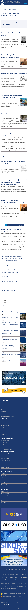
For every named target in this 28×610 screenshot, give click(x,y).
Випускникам (4, 484)
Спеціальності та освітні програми (8, 498)
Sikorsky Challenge (5, 491)
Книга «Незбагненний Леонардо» (9, 262)
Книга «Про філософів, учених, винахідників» (12, 265)
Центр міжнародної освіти (6, 449)
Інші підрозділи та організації (7, 416)
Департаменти (4, 407)
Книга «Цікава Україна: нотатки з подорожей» (12, 256)
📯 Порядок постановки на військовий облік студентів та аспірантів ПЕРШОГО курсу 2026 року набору (11, 354)
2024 (3, 300)
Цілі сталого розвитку (5, 504)
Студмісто (3, 427)
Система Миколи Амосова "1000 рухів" (10, 281)
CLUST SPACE (4, 502)
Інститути (3, 409)
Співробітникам (4, 486)
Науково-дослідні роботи (6, 460)
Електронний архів (5, 462)
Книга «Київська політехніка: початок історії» (12, 258)
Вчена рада (3, 404)
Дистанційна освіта (5, 440)
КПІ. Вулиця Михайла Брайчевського (10, 272)
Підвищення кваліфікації (6, 447)
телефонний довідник (22, 583)
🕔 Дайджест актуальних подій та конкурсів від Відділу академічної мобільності (9, 339)
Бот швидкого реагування (10, 588)
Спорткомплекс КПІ (5, 425)
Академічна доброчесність (6, 495)
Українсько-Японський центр (7, 429)
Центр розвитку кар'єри (6, 432)
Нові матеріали (12, 575)
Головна (2, 8)
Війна (2, 500)
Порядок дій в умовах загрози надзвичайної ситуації (13, 593)
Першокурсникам (4, 480)
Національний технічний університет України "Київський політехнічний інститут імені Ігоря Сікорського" (13, 2)
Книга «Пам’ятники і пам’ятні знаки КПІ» (11, 254)
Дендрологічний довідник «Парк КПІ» (10, 260)
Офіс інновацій (4, 434)
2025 (3, 297)
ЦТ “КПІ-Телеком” (5, 422)
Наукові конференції (5, 458)
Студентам (3, 482)
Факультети (3, 411)
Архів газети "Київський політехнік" (14, 8)
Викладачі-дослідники (5, 493)
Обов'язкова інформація (13, 574)
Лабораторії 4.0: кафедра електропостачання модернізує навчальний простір (8, 347)
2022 (3, 305)
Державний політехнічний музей (8, 420)
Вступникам (3, 475)
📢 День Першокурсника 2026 (8, 360)
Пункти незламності (6, 594)
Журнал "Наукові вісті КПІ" (7, 467)
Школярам (3, 473)
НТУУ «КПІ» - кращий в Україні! (9, 279)
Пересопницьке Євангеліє (7, 284)
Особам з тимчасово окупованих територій (10, 477)
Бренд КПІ (21, 574)
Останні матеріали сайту (10, 312)
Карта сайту (6, 575)
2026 (3, 295)
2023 (3, 302)
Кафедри (2, 413)
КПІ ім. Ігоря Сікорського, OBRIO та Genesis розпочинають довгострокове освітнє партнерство (10, 332)
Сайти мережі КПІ (5, 453)
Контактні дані (4, 574)
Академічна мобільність (6, 442)
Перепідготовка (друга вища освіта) (8, 444)
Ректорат (3, 402)
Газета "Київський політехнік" (7, 465)
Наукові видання (4, 456)
